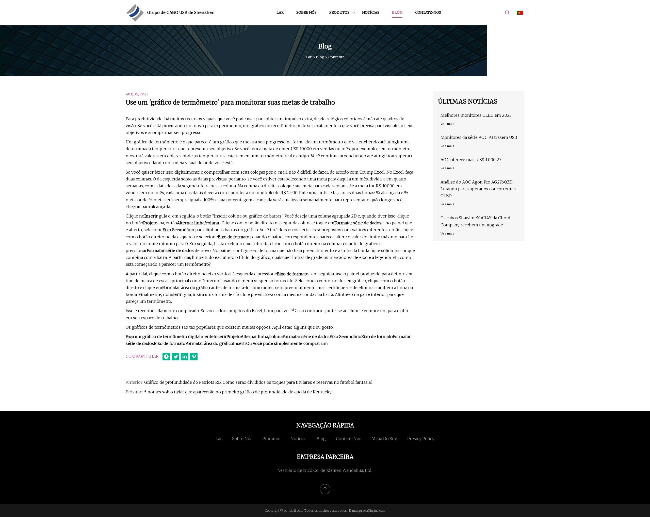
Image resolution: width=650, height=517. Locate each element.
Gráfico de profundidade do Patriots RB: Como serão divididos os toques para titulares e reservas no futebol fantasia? (258, 382)
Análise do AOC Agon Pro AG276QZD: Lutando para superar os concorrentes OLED (478, 188)
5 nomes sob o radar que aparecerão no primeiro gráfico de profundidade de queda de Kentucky (238, 391)
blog (397, 12)
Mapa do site (384, 438)
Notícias (370, 12)
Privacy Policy (420, 438)
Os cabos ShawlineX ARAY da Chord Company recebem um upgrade (475, 221)
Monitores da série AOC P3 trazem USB (479, 137)
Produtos (339, 12)
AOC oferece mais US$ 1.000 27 (471, 159)
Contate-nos (428, 12)
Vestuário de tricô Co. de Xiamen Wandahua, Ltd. (325, 470)
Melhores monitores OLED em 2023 (476, 115)
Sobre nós (306, 12)
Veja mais (447, 124)
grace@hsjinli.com (372, 510)
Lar (280, 12)
